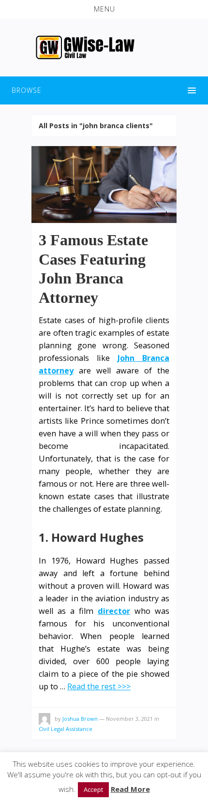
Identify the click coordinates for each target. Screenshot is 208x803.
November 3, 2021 (129, 718)
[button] (104, 9)
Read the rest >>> (99, 686)
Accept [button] (93, 789)
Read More (130, 789)
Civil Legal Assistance (65, 728)
